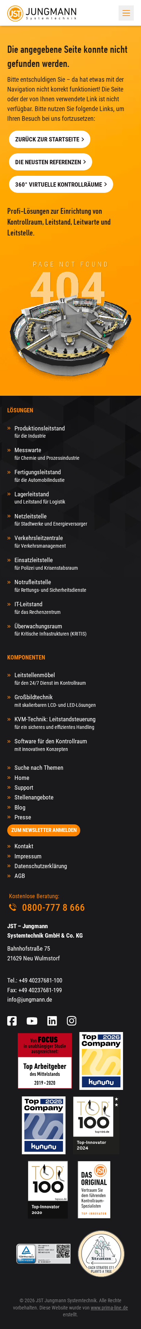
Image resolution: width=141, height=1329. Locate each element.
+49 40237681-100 (40, 980)
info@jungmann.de (29, 999)
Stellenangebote (34, 797)
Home (21, 777)
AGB (19, 875)
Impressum (28, 856)
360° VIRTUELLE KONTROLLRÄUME (58, 184)
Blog (19, 807)
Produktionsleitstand (39, 432)
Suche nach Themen (38, 767)
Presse (22, 817)
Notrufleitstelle (50, 585)
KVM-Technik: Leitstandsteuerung (54, 723)
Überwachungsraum (50, 630)
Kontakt (23, 846)
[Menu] (126, 13)
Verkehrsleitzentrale (40, 541)
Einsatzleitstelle (46, 563)
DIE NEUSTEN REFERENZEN (48, 162)
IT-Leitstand (37, 607)
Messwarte (47, 453)
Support (23, 787)
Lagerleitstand (39, 498)
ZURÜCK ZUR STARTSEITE (47, 139)
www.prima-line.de (109, 1308)
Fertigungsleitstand (39, 475)
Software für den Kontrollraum (50, 745)
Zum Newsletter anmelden (44, 830)
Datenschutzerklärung (40, 866)
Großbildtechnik (55, 700)
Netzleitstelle (50, 520)
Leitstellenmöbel (50, 678)
